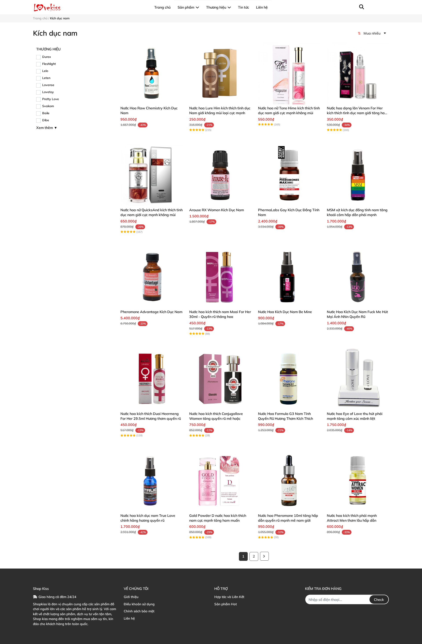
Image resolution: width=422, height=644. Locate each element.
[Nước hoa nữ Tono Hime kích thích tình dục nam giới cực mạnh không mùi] (289, 73)
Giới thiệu (131, 597)
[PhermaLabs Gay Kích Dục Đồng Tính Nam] (289, 175)
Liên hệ (129, 618)
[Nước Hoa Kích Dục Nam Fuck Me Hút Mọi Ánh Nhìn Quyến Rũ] (358, 277)
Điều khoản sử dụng (139, 604)
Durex (46, 57)
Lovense (48, 85)
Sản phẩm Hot (225, 604)
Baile (45, 113)
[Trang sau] (264, 556)
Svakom (48, 106)
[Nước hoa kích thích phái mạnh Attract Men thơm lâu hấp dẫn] (358, 481)
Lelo (45, 71)
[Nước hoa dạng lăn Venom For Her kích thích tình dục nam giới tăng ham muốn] (358, 73)
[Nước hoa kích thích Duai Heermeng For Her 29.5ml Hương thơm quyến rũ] (151, 379)
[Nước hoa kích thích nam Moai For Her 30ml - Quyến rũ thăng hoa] (220, 277)
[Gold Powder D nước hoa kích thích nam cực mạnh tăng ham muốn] (220, 481)
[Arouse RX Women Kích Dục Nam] (220, 175)
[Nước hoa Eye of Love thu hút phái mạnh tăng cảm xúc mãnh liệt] (358, 379)
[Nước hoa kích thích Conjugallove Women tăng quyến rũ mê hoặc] (220, 379)
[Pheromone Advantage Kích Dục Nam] (151, 277)
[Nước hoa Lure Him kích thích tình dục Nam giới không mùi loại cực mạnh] (220, 73)
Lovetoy (48, 92)
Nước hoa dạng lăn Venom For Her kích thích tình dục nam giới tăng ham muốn (357, 113)
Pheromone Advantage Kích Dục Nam (151, 312)
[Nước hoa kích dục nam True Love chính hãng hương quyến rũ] (151, 481)
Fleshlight (49, 64)
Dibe (45, 120)
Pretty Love (50, 99)
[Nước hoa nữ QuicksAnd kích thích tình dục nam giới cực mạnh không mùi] (151, 175)
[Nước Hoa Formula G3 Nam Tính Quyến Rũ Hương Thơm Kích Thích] (289, 379)
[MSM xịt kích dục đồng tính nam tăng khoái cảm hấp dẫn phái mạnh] (358, 175)
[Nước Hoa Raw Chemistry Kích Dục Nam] (151, 73)
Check (379, 599)
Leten (46, 78)
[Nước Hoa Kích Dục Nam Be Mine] (289, 277)
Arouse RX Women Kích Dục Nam (216, 210)
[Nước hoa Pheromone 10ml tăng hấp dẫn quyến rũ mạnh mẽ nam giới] (289, 481)
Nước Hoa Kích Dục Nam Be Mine (285, 312)
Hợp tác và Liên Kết (229, 597)
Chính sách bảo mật (139, 611)
